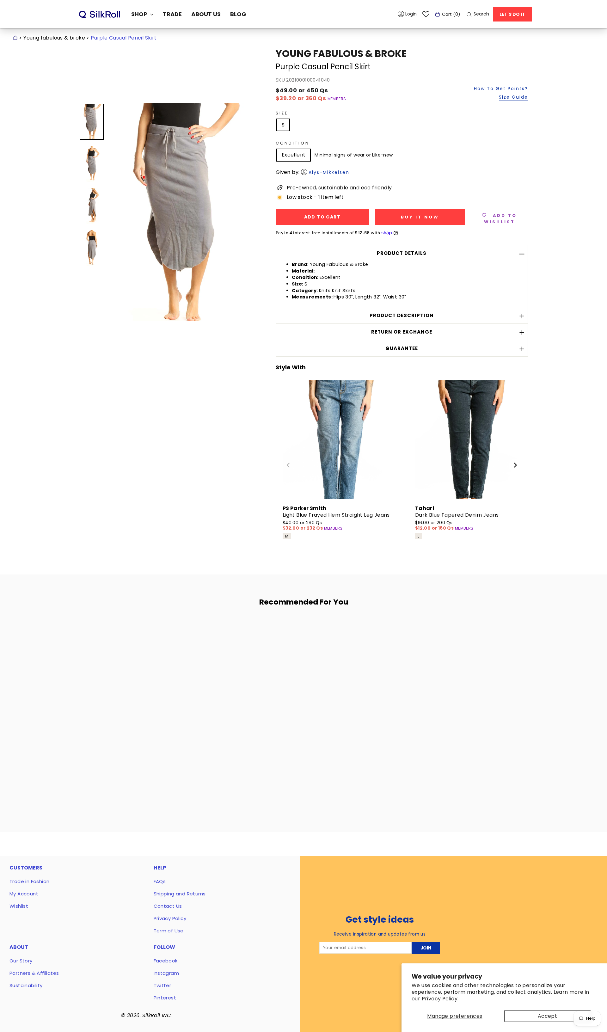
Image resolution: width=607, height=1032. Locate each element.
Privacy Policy (170, 918)
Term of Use (169, 930)
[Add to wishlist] (183, 629)
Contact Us (168, 906)
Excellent (294, 154)
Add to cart (140, 766)
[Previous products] (288, 465)
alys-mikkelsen (329, 172)
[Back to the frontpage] (15, 37)
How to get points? (501, 89)
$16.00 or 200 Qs (435, 525)
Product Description (402, 315)
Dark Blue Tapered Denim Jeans (457, 515)
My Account (23, 893)
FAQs (160, 881)
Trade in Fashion (29, 881)
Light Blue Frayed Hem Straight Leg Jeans (336, 515)
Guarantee (401, 348)
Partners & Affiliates (34, 973)
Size (282, 113)
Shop (140, 14)
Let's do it (512, 14)
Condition (293, 143)
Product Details (401, 253)
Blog (238, 14)
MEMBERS (337, 98)
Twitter (162, 985)
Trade (172, 14)
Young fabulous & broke (54, 37)
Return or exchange (401, 332)
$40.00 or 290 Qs (303, 525)
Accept (547, 1016)
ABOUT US (206, 14)
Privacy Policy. (440, 998)
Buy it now (420, 217)
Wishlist (18, 906)
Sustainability (26, 985)
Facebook (166, 960)
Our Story (21, 960)
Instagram (166, 973)
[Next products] (515, 465)
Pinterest (165, 997)
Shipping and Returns (180, 893)
